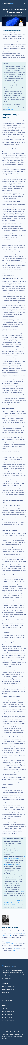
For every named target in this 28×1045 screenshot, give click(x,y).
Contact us (5, 1023)
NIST (18, 901)
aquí (14, 950)
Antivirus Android (7, 995)
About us (4, 1008)
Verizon (20, 903)
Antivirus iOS (5, 998)
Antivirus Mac (5, 992)
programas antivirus (19, 933)
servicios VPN (7, 935)
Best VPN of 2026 (7, 1001)
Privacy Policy (5, 1031)
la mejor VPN (9, 109)
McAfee (10, 864)
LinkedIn (16, 948)
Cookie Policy (13, 1031)
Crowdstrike (11, 904)
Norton (6, 864)
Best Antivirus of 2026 (8, 986)
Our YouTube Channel (8, 1020)
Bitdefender (17, 864)
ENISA (8, 903)
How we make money (8, 1017)
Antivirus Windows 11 (8, 989)
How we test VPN (7, 1014)
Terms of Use (21, 1031)
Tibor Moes (8, 15)
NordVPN (11, 943)
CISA (22, 901)
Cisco (5, 904)
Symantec (14, 903)
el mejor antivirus (10, 108)
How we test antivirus (8, 1011)
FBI (5, 903)
